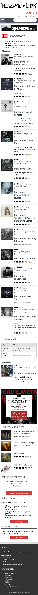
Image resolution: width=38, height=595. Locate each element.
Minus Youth (14, 481)
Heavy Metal (22, 58)
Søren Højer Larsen (22, 80)
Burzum (7, 47)
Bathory (26, 45)
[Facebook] (24, 13)
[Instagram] (30, 13)
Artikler (7, 581)
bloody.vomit (20, 231)
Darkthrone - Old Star (24, 168)
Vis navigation (2, 20)
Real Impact (23, 481)
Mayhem (20, 45)
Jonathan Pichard (21, 56)
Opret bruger (27, 16)
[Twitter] (27, 13)
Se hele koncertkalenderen (19, 493)
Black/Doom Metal (24, 135)
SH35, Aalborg (16, 486)
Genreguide (9, 579)
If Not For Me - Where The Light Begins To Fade (24, 432)
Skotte (18, 208)
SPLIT (7, 481)
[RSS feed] (37, 13)
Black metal (14, 43)
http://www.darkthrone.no (22, 41)
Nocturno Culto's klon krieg (22, 355)
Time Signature (21, 185)
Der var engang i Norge (25, 373)
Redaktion (8, 575)
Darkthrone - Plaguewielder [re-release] (23, 195)
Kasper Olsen (20, 251)
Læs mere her (19, 537)
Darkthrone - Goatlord (24, 258)
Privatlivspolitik (10, 585)
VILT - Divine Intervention (23, 465)
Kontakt (35, 16)
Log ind (20, 16)
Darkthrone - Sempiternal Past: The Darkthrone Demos (24, 218)
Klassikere (8, 577)
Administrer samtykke (12, 587)
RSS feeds (8, 583)
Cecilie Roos (20, 161)
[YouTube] (33, 13)
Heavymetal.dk (19, 5)
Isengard (32, 45)
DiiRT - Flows (19, 454)
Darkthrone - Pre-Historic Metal (22, 63)
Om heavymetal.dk (11, 573)
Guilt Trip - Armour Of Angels (24, 442)
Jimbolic (19, 269)
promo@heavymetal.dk (14, 565)
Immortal (14, 47)
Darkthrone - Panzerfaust (20, 277)
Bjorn (18, 289)
